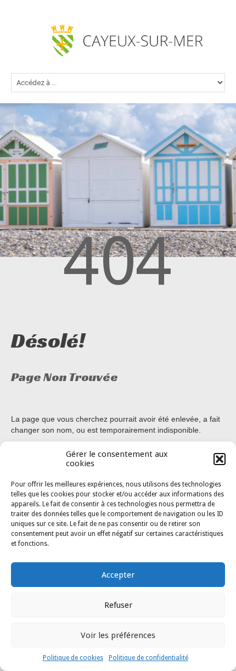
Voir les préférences (118, 635)
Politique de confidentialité (148, 658)
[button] (219, 459)
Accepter (118, 575)
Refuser (118, 605)
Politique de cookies (73, 658)
